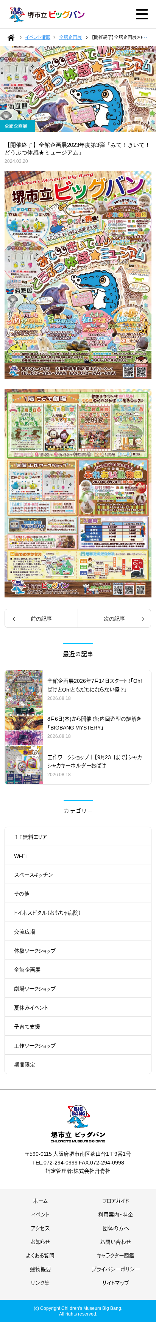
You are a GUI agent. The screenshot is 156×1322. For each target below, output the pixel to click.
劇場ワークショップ (35, 988)
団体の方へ (116, 1228)
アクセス (40, 1228)
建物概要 (40, 1269)
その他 (22, 893)
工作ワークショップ (35, 1045)
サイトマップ (115, 1282)
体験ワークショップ (35, 950)
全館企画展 (27, 969)
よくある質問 (40, 1255)
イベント (40, 1214)
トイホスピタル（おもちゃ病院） (47, 912)
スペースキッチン (33, 874)
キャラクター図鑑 (115, 1255)
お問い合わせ (115, 1241)
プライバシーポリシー (116, 1269)
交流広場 (24, 931)
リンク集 (40, 1282)
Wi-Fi (20, 855)
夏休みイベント (31, 1007)
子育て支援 (27, 1026)
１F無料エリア (30, 836)
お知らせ (40, 1241)
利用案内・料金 (115, 1214)
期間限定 (24, 1064)
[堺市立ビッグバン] (47, 14)
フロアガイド (115, 1200)
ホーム (40, 1200)
